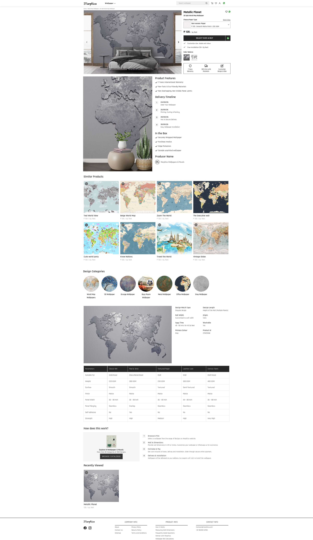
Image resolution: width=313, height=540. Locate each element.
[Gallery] (133, 42)
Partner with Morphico (163, 536)
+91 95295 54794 (202, 530)
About (117, 527)
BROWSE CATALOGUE (111, 456)
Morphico (90, 3)
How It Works (160, 527)
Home (85, 8)
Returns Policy (136, 530)
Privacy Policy (136, 527)
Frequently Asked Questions (165, 533)
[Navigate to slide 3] (132, 69)
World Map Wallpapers (93, 8)
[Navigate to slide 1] (128, 69)
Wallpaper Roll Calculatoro (165, 539)
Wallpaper (109, 3)
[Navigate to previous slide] (87, 42)
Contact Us (119, 530)
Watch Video (226, 20)
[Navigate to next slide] (178, 42)
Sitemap (118, 533)
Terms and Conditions (139, 533)
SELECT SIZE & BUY (204, 38)
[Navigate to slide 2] (130, 69)
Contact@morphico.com (204, 527)
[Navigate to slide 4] (135, 69)
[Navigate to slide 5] (137, 69)
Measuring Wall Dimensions (165, 530)
